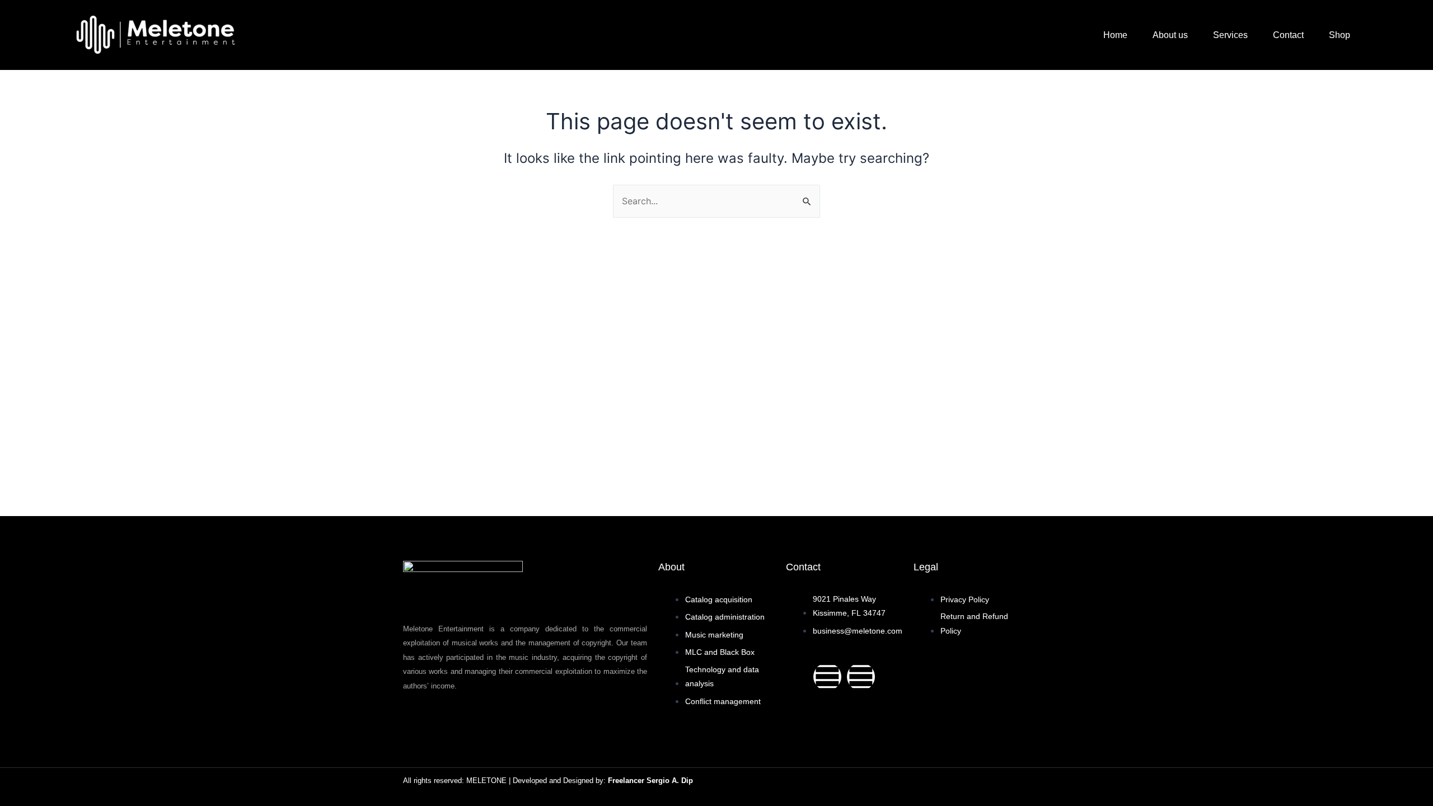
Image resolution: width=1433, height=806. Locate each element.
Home (1115, 35)
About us (1170, 35)
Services (1230, 35)
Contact (1288, 35)
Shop (1339, 35)
